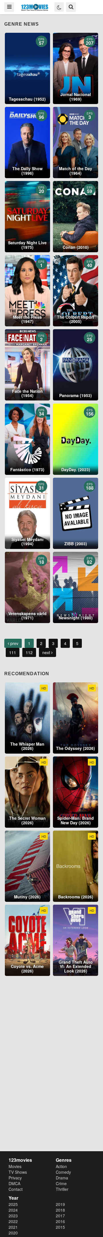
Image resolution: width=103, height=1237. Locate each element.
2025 (13, 1204)
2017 (60, 1215)
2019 (60, 1204)
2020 (13, 1233)
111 (12, 652)
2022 (13, 1221)
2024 (13, 1210)
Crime (61, 1183)
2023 (13, 1215)
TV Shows (18, 1172)
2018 (60, 1210)
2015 (60, 1227)
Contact (16, 1189)
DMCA (14, 1183)
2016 (60, 1221)
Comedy (63, 1172)
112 (29, 652)
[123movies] (34, 7)
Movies (15, 1166)
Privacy (15, 1178)
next (46, 652)
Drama (62, 1178)
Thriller (62, 1189)
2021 (13, 1227)
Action (61, 1166)
